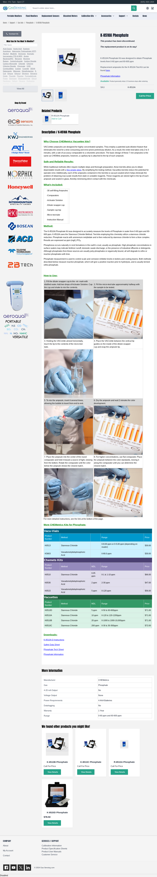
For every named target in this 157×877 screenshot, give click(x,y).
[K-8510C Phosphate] (90, 744)
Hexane (22, 81)
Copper (18, 69)
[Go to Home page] (14, 8)
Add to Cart (56, 119)
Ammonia (22, 54)
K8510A (48, 615)
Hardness (7, 81)
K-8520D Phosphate (57, 812)
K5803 (48, 554)
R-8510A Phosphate (124, 762)
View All (20, 89)
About (5, 846)
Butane (6, 61)
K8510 (48, 575)
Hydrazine (31, 81)
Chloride (21, 64)
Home (5, 23)
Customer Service (49, 855)
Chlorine (30, 64)
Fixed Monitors (32, 15)
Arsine (26, 56)
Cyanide (25, 69)
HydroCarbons (16, 84)
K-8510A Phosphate (43, 23)
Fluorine (20, 76)
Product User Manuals (51, 852)
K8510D (48, 610)
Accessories (106, 15)
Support (122, 15)
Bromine (26, 59)
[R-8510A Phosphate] (124, 744)
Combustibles (8, 69)
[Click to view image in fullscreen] (68, 60)
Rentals (136, 15)
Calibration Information (52, 846)
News (145, 15)
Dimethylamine (28, 71)
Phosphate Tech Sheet (54, 649)
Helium (14, 81)
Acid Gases (7, 49)
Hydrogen (27, 84)
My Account (8, 851)
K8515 (48, 591)
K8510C (48, 625)
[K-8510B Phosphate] (57, 744)
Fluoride (12, 76)
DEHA (32, 69)
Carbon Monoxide (10, 64)
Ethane (10, 74)
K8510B (48, 620)
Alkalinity (13, 54)
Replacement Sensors (50, 15)
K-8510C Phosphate (90, 762)
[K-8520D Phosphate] (57, 794)
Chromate (21, 66)
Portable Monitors (14, 15)
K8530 (48, 583)
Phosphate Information (110, 76)
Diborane (16, 71)
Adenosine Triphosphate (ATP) (24, 51)
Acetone (26, 49)
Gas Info (20, 23)
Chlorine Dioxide (9, 66)
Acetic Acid (17, 49)
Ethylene (25, 74)
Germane (13, 79)
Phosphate (30, 23)
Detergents (7, 71)
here (108, 70)
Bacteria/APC (8, 59)
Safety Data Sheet (52, 645)
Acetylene (7, 51)
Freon (5, 79)
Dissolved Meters (70, 15)
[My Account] (147, 8)
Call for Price (145, 96)
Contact (6, 856)
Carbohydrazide (16, 61)
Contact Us (13, 34)
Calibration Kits (87, 15)
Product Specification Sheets (54, 849)
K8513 (48, 545)
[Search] (134, 8)
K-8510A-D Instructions (54, 640)
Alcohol (6, 54)
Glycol (34, 79)
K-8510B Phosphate (57, 762)
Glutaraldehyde (24, 79)
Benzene (18, 59)
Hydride (6, 84)
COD (29, 66)
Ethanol (17, 74)
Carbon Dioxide (30, 61)
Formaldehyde (30, 76)
